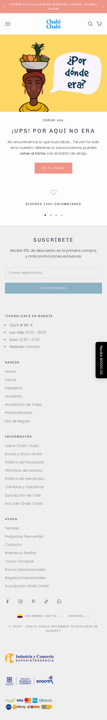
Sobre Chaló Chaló (22, 445)
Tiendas (12, 528)
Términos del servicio (24, 470)
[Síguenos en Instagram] (20, 601)
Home (10, 371)
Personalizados (18, 412)
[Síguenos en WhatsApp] (59, 601)
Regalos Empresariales (25, 577)
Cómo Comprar (19, 561)
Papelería (13, 388)
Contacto (13, 544)
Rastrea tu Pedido (21, 552)
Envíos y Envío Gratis (23, 454)
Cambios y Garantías (24, 486)
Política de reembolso (25, 478)
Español (77, 616)
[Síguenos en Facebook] (7, 601)
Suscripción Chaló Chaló (27, 586)
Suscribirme (53, 288)
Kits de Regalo (17, 421)
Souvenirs (13, 396)
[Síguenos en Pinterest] (33, 601)
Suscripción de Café (23, 495)
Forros (10, 379)
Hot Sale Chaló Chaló (24, 503)
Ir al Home (53, 168)
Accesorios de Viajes (23, 404)
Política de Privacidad (24, 462)
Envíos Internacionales (25, 569)
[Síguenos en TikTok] (46, 601)
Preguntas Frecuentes (24, 536)
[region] (53, 198)
